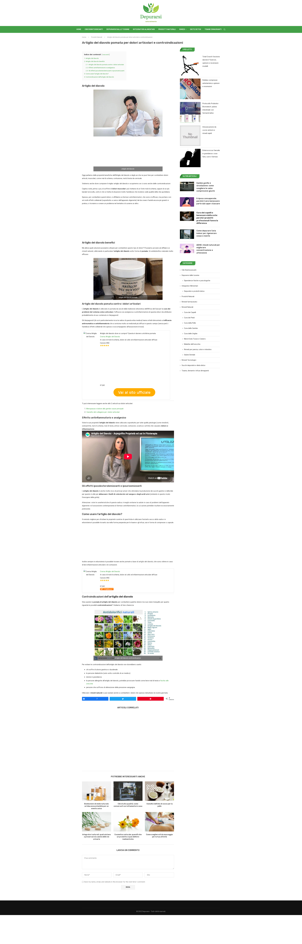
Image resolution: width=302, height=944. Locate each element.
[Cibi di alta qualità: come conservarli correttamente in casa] (128, 791)
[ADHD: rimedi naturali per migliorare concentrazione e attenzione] (187, 248)
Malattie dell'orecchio (192, 344)
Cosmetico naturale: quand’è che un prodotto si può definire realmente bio (128, 837)
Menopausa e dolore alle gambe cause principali (104, 409)
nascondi (106, 54)
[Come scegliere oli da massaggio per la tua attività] (159, 821)
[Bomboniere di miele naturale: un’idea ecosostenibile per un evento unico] (96, 791)
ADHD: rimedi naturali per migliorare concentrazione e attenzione (208, 249)
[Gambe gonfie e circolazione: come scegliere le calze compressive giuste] (187, 186)
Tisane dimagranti (213, 29)
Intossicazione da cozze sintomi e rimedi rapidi (209, 130)
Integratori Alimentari (144, 29)
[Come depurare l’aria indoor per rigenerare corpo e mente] (187, 234)
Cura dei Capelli (190, 312)
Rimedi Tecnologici (189, 360)
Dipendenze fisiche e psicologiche (197, 281)
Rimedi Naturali (187, 307)
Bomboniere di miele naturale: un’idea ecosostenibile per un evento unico (96, 806)
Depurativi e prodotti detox (194, 291)
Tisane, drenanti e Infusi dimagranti (195, 371)
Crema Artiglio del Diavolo (110, 337)
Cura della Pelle (190, 323)
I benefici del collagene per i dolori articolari (103, 412)
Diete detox (195, 29)
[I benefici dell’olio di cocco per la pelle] (159, 791)
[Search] (224, 29)
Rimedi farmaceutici (189, 302)
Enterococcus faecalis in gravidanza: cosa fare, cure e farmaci (211, 153)
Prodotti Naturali (167, 29)
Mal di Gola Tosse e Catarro (195, 339)
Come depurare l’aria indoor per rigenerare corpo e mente (206, 233)
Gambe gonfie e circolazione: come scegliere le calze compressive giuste (205, 187)
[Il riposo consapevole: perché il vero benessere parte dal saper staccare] (187, 202)
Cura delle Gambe (191, 328)
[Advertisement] (128, 153)
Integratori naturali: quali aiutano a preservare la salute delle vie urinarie (96, 837)
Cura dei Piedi (189, 318)
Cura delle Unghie (190, 333)
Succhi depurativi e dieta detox (193, 365)
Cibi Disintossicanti (94, 29)
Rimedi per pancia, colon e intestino (198, 349)
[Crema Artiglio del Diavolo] (107, 589)
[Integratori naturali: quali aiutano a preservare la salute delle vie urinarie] (96, 821)
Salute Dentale (189, 355)
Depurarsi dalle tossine (117, 29)
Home (78, 29)
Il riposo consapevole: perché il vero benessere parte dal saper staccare (208, 201)
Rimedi (182, 29)
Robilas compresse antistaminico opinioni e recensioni (210, 83)
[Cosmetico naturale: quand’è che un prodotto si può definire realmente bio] (128, 821)
